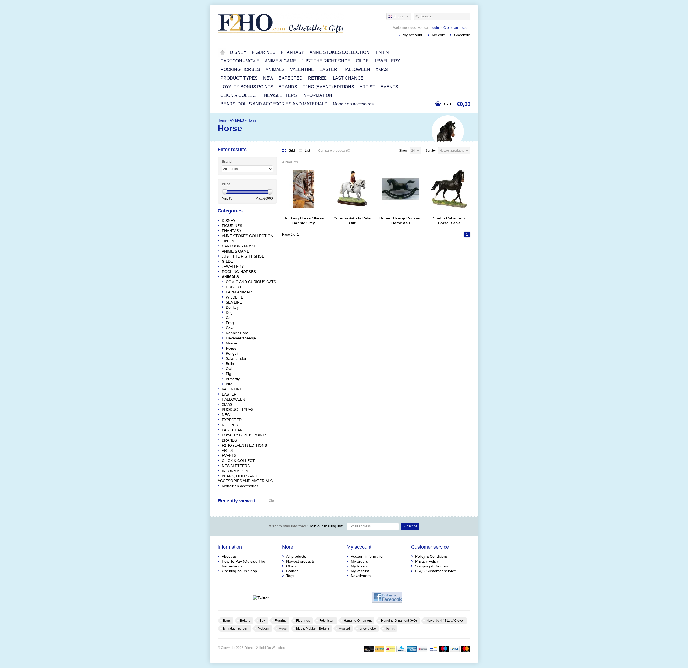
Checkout (462, 35)
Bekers (245, 621)
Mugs (283, 628)
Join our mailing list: (306, 526)
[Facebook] (387, 598)
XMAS (381, 69)
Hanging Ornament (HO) (399, 621)
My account (412, 35)
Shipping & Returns (431, 566)
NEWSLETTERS (280, 95)
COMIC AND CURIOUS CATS (251, 282)
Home (222, 52)
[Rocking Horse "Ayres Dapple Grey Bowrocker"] (303, 210)
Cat (229, 317)
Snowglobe (367, 628)
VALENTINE (302, 69)
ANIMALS (275, 69)
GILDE (362, 61)
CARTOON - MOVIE (239, 61)
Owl (229, 369)
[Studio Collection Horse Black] (448, 210)
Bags (227, 621)
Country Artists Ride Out (352, 220)
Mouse (231, 343)
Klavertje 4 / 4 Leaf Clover (445, 621)
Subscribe (410, 526)
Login (435, 28)
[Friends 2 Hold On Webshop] (281, 24)
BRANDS (288, 86)
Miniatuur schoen (235, 628)
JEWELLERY (387, 61)
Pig (228, 374)
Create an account (456, 28)
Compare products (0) (334, 150)
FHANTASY (292, 52)
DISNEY (238, 52)
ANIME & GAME (280, 61)
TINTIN (382, 52)
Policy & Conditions (431, 556)
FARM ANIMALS (239, 292)
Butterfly (233, 379)
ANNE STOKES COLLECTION (340, 52)
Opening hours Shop (239, 571)
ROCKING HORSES (240, 69)
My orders (359, 561)
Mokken (263, 628)
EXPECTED (291, 78)
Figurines (303, 621)
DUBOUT (234, 287)
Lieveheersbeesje (241, 338)
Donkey (232, 307)
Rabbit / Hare (237, 333)
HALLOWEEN (356, 69)
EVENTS (389, 86)
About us (229, 556)
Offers (291, 566)
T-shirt (389, 628)
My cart (438, 35)
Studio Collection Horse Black (449, 220)
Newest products (300, 561)
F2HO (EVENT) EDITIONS (328, 86)
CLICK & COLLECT (239, 95)
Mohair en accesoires (353, 104)
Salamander (236, 358)
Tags (290, 576)
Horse (252, 120)
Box (262, 621)
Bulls (230, 363)
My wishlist (360, 571)
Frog (230, 323)
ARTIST (367, 86)
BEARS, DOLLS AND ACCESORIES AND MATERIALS (273, 104)
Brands (292, 571)
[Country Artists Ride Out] (352, 210)
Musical (344, 628)
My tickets (359, 566)
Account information (368, 556)
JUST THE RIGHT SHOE (326, 61)
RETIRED (317, 78)
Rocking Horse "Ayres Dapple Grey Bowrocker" (304, 220)
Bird (229, 384)
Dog (229, 312)
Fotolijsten (326, 621)
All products (296, 556)
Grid (292, 150)
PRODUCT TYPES (239, 78)
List (307, 150)
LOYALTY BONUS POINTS (246, 86)
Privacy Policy (427, 561)
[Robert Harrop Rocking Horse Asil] (400, 210)
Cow (229, 328)
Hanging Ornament (358, 621)
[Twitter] (261, 597)
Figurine (281, 621)
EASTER (328, 69)
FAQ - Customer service (435, 571)
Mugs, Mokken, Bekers (312, 628)
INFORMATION (317, 95)
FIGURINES (263, 52)
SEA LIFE (234, 302)
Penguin (233, 353)
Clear (273, 501)
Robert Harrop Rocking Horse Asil (400, 220)
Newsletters (361, 576)
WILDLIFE (234, 297)
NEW (268, 78)
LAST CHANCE (348, 78)
